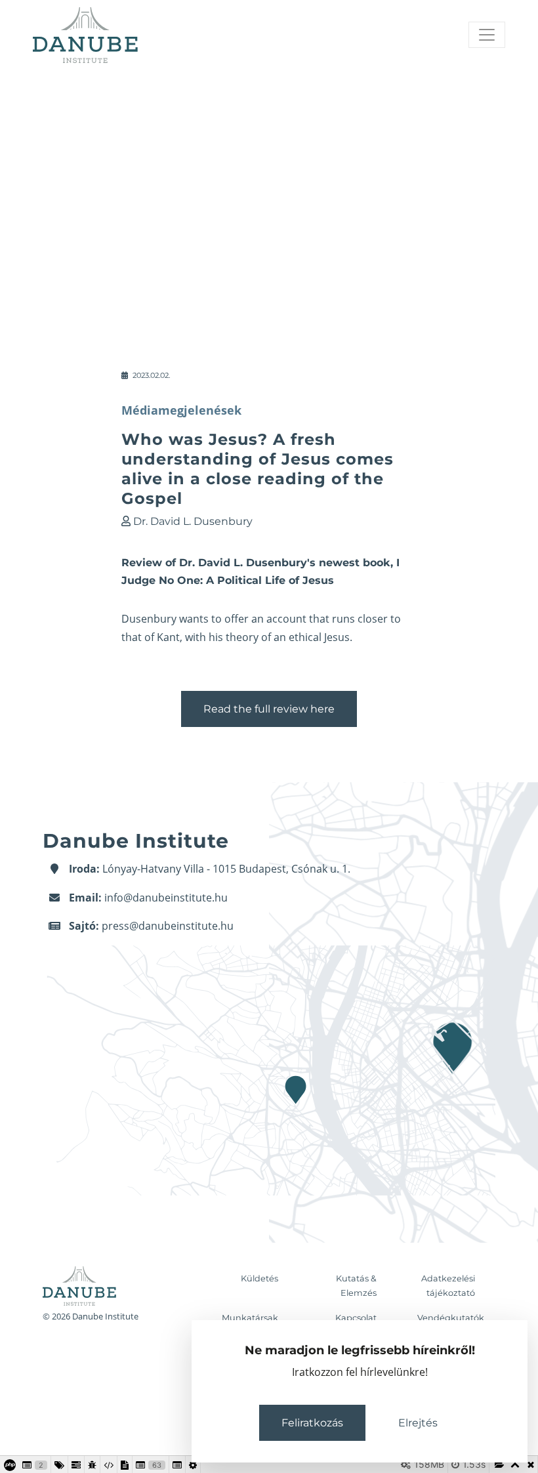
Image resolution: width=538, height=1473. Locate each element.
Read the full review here (269, 709)
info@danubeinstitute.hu (166, 897)
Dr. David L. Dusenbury (193, 521)
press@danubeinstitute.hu (168, 926)
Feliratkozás (312, 1423)
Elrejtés (418, 1423)
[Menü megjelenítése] (486, 35)
